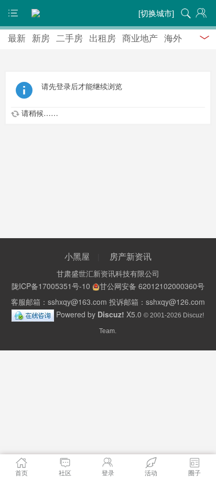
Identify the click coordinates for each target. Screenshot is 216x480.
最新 (17, 37)
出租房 (102, 37)
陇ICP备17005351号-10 (51, 286)
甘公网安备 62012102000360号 (152, 286)
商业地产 (140, 37)
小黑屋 (77, 256)
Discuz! (111, 314)
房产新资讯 (131, 256)
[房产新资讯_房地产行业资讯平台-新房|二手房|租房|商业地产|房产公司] (108, 13)
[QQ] (33, 314)
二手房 (69, 37)
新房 (41, 37)
